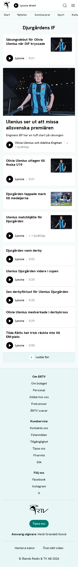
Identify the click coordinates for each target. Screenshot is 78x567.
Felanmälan (39, 435)
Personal (39, 390)
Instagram (39, 486)
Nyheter (22, 14)
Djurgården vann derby (24, 250)
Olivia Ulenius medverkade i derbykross (37, 312)
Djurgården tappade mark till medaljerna (26, 196)
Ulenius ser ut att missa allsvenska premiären (32, 124)
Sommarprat (42, 14)
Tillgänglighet (39, 442)
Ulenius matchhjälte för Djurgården (24, 219)
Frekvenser (39, 404)
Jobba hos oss (39, 397)
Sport (61, 14)
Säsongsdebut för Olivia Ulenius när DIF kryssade (25, 41)
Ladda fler (42, 357)
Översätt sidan (53, 548)
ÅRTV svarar (39, 411)
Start (7, 14)
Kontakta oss (39, 428)
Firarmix (39, 455)
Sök (39, 462)
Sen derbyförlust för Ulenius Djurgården (37, 291)
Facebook (39, 479)
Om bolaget (39, 383)
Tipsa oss (39, 448)
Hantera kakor (25, 548)
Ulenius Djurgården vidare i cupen (32, 271)
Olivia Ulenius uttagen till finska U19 (25, 162)
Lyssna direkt (28, 5)
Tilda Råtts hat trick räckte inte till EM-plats (33, 335)
